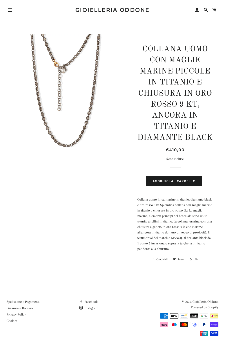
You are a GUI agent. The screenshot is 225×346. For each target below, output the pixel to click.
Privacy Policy (16, 314)
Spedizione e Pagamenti (23, 302)
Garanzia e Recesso (20, 308)
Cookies (12, 321)
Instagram (91, 308)
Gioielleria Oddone (112, 10)
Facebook (91, 302)
